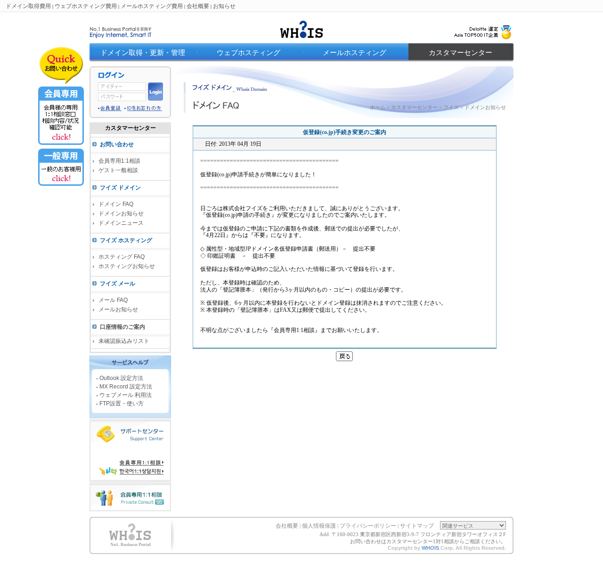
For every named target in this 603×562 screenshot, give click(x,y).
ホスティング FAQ (121, 256)
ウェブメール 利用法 (125, 394)
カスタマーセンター (460, 52)
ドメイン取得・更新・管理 (142, 52)
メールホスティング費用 (152, 6)
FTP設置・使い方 (121, 403)
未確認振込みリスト (123, 341)
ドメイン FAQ (115, 204)
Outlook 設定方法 (121, 377)
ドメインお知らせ (121, 213)
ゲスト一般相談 (118, 170)
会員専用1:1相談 (119, 161)
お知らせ (224, 6)
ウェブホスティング (248, 52)
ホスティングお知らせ (126, 266)
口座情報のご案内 (122, 327)
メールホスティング (354, 52)
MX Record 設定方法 (125, 386)
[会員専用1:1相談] (61, 145)
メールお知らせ (118, 309)
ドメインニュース (121, 223)
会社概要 (198, 6)
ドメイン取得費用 (28, 6)
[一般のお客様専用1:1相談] (61, 185)
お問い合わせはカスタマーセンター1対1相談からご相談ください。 (428, 541)
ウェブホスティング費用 (86, 6)
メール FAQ (113, 300)
